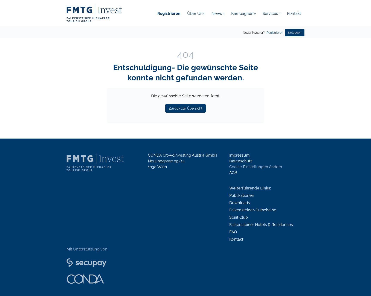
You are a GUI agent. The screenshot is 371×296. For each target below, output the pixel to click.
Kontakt (294, 13)
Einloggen (294, 32)
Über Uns (196, 13)
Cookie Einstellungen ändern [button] (255, 167)
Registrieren (274, 32)
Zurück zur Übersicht (185, 108)
